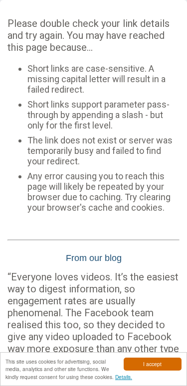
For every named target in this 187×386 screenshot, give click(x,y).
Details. (123, 377)
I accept (152, 364)
